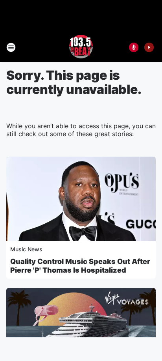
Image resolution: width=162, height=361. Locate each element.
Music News (26, 249)
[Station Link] (81, 47)
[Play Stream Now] (149, 47)
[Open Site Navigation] (11, 47)
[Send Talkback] (133, 47)
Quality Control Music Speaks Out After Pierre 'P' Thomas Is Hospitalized (80, 265)
